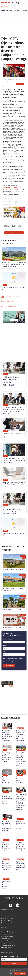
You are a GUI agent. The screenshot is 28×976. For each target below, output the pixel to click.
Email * (5, 645)
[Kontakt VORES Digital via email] (17, 905)
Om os (2, 914)
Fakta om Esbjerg (5, 938)
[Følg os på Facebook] (10, 905)
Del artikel (19, 84)
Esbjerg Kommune (6, 943)
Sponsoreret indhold (6, 947)
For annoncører (5, 916)
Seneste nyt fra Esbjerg (7, 932)
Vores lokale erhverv (6, 934)
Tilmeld (14, 233)
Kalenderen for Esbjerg (7, 936)
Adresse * (5, 652)
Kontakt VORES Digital (7, 920)
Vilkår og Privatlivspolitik (7, 918)
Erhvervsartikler (5, 941)
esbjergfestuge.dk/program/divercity (12, 187)
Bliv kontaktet (9, 666)
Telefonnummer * (7, 639)
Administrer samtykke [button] (7, 923)
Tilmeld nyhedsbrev (20, 973)
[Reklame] (14, 212)
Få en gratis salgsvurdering (8, 945)
